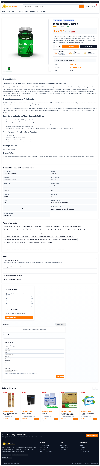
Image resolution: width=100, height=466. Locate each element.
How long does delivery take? (14, 275)
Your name (7, 348)
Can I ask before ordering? (13, 279)
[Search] (81, 6)
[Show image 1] (9, 68)
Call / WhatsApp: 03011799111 (91, 2)
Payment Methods (23, 11)
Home (3, 11)
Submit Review (60, 376)
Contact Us (43, 11)
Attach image (8, 368)
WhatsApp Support (92, 435)
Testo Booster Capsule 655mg (52, 226)
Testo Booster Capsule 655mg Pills (64, 236)
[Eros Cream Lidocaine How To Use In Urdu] (11, 400)
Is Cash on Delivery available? (14, 271)
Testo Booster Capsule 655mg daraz (36, 229)
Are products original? (12, 260)
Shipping (82, 445)
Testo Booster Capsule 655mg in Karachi (14, 233)
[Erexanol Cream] (30, 400)
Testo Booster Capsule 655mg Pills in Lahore (15, 242)
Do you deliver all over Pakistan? (15, 267)
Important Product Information (65, 60)
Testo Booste (60, 249)
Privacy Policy (43, 449)
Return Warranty (44, 447)
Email (6, 352)
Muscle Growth (38, 226)
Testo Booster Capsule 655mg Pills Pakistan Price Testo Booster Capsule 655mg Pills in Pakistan (28, 246)
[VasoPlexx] (50, 400)
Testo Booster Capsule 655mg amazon (71, 226)
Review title (7, 356)
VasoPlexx (44, 413)
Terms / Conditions (44, 445)
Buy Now (89, 46)
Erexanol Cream (26, 413)
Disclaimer (82, 447)
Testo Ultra (26, 16)
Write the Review (11, 317)
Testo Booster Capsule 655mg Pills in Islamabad (65, 239)
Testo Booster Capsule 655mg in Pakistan (59, 233)
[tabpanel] (50, 333)
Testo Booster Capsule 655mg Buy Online (14, 229)
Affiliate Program (64, 447)
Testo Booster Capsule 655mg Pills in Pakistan (40, 242)
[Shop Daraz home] (9, 6)
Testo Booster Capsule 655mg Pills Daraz (14, 239)
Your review (8, 360)
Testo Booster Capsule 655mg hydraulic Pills (59, 229)
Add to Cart (71, 46)
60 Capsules (17, 226)
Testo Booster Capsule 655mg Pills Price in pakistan (67, 246)
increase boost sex (27, 226)
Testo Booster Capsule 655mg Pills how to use (38, 239)
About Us (14, 11)
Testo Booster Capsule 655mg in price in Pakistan (16, 236)
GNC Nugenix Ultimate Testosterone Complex (67, 413)
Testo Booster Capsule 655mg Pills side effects (16, 249)
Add (17, 419)
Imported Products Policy (46, 451)
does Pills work (8, 226)
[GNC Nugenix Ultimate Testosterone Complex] (69, 400)
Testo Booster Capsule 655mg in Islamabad (83, 229)
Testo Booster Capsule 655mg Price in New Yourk (42, 249)
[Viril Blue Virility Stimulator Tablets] (89, 400)
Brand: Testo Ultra (58, 20)
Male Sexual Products (16, 16)
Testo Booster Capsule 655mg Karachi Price (42, 236)
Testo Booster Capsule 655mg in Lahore (37, 233)
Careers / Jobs (34, 11)
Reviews (62, 26)
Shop (87, 6)
